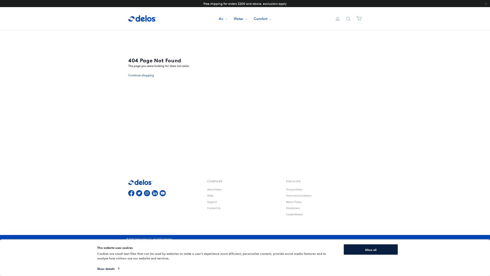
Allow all (370, 249)
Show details (106, 268)
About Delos (214, 189)
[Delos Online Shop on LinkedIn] (155, 193)
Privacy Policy (294, 189)
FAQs (210, 195)
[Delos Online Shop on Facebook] (131, 193)
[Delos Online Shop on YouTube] (163, 193)
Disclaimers (293, 207)
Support (212, 201)
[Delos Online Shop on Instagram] (147, 193)
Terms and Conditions (298, 195)
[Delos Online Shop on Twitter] (139, 193)
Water (239, 18)
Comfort (261, 18)
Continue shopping (141, 75)
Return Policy (293, 201)
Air (221, 18)
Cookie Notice (294, 214)
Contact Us (213, 207)
